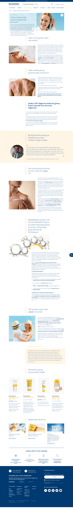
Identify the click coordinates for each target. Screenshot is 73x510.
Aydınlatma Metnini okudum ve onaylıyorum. (52, 480)
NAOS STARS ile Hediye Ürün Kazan (12, 494)
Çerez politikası (33, 500)
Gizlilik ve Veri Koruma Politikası (48, 482)
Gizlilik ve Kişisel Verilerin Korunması (23, 500)
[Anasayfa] (14, 4)
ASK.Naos (10, 496)
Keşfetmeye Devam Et (12, 438)
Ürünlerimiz (42, 7)
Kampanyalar (27, 489)
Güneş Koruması (19, 491)
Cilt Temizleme (12, 7)
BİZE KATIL (34, 488)
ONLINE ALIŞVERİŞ (60, 7)
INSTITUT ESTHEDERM (11, 491)
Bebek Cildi (36, 7)
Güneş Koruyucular (27, 7)
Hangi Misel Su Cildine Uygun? (27, 495)
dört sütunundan (60, 318)
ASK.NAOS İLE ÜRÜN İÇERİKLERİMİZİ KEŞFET (57, 462)
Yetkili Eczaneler (27, 491)
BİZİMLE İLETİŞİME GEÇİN (17, 471)
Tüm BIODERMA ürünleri (19, 489)
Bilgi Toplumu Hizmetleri (13, 502)
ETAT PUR (10, 492)
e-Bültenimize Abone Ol (49, 470)
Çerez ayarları (21, 502)
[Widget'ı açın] (71, 255)
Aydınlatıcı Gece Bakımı (27, 493)
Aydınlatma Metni (12, 500)
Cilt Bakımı (19, 7)
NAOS (10, 488)
